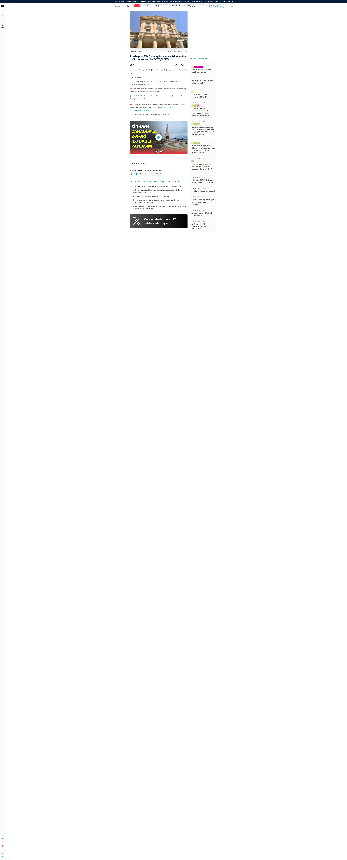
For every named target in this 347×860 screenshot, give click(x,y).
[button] (207, 6)
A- (176, 64)
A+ (183, 64)
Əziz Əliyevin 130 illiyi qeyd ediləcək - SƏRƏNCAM (151, 196)
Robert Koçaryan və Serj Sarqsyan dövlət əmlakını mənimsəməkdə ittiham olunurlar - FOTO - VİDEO (186, 1)
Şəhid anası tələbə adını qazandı (203, 191)
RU (2, 10)
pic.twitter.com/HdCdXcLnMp (139, 110)
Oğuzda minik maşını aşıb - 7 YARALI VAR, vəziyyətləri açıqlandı (134, 1)
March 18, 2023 (163, 114)
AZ (2, 5)
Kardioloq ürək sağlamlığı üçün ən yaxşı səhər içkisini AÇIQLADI (202, 202)
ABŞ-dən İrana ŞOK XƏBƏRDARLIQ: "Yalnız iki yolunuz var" (200, 226)
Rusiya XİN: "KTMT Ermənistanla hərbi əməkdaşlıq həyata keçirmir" (157, 186)
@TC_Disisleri (167, 107)
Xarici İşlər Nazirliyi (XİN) (138, 163)
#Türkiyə (137, 96)
